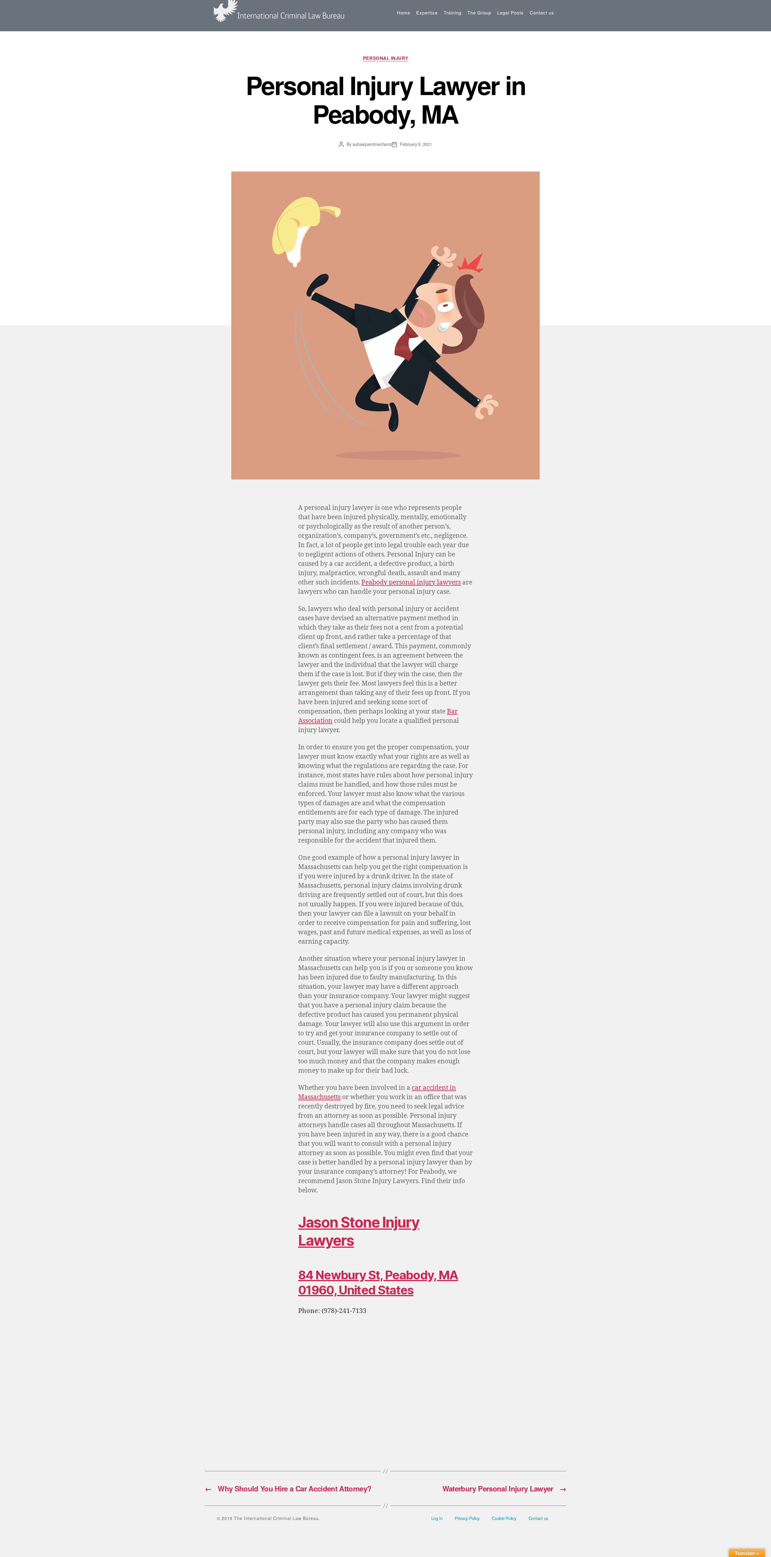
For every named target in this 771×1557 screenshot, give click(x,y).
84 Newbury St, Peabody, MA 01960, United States (378, 1282)
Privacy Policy (467, 1518)
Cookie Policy (504, 1518)
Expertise (427, 12)
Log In (437, 1518)
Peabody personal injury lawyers (411, 582)
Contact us (542, 12)
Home (403, 12)
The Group (479, 12)
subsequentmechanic (372, 144)
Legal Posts (510, 12)
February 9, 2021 (416, 144)
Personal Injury (385, 58)
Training (452, 12)
